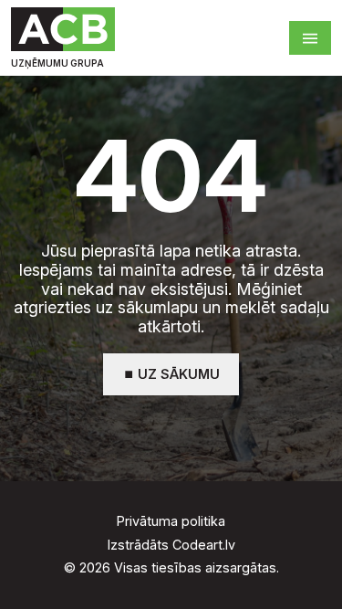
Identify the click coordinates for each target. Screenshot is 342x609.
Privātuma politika (171, 521)
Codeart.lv (203, 544)
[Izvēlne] (310, 38)
